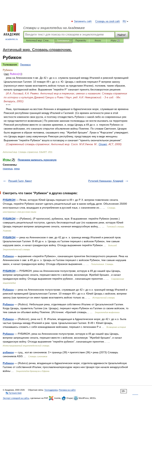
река (17, 168)
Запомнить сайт (83, 21)
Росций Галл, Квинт (20, 180)
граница (8, 168)
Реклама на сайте (67, 390)
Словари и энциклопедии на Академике (54, 28)
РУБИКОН (9, 199)
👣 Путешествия (14, 393)
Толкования (63, 40)
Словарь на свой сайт (107, 21)
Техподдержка (51, 390)
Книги (98, 40)
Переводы (80, 40)
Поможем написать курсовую (37, 159)
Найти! (122, 34)
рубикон (8, 352)
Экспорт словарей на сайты (16, 398)
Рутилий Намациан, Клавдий (105, 180)
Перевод (25, 64)
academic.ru (11, 39)
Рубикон (8, 256)
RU (124, 21)
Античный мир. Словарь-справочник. (38, 40)
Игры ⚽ (115, 40)
